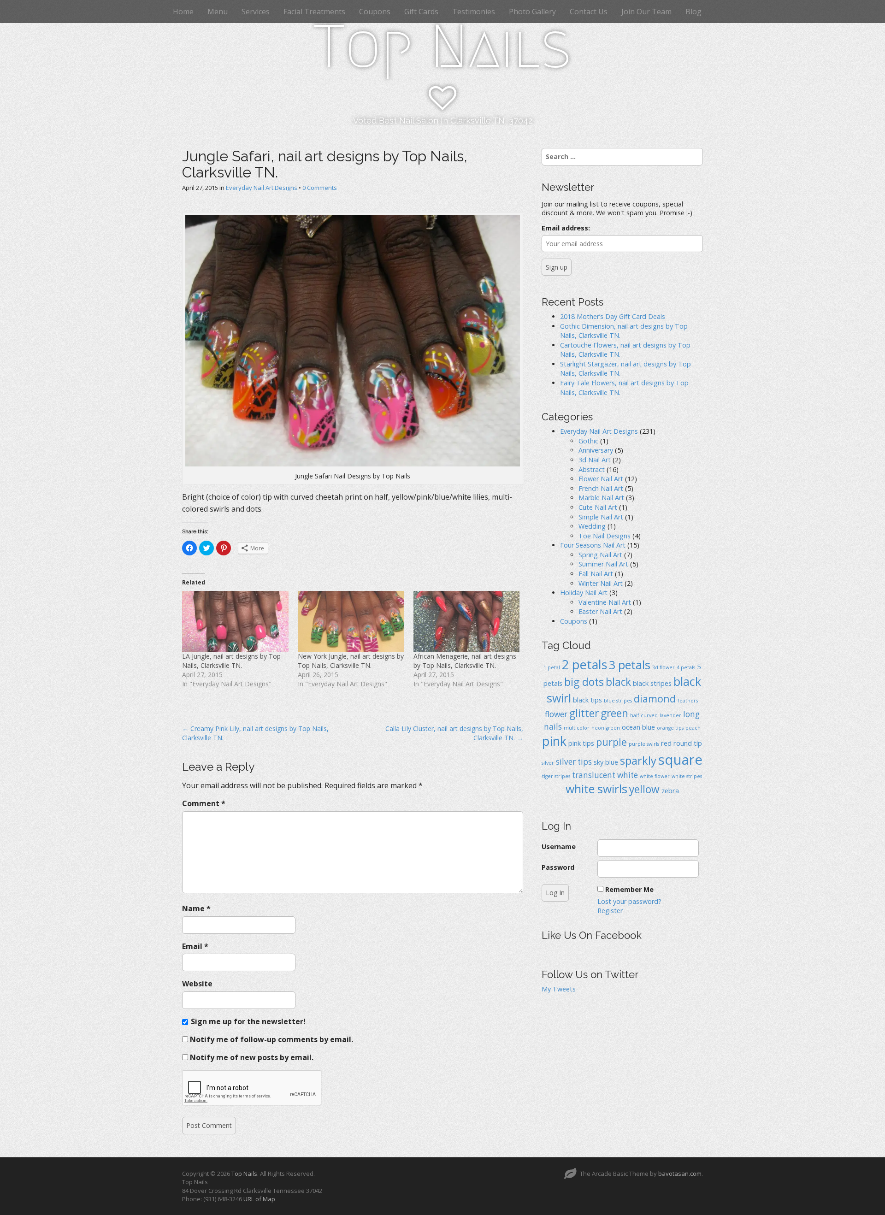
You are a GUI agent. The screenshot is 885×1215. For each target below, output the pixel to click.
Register (610, 910)
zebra (670, 790)
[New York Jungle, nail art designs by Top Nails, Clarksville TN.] (351, 621)
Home (183, 11)
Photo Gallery (532, 11)
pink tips (581, 743)
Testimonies (473, 11)
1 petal (551, 667)
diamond (655, 698)
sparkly (638, 760)
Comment (203, 803)
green (614, 713)
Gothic (588, 440)
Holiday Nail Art (584, 592)
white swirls (596, 788)
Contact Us (589, 11)
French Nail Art (600, 488)
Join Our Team (646, 11)
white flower (655, 776)
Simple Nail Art (600, 517)
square (680, 759)
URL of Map (259, 1199)
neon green (605, 728)
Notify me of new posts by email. (251, 1057)
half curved (644, 715)
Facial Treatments (314, 11)
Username (559, 846)
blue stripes (618, 700)
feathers (688, 700)
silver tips (574, 761)
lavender (670, 715)
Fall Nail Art (595, 573)
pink (554, 740)
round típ (687, 743)
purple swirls (644, 744)
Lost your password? (629, 901)
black (618, 682)
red (666, 743)
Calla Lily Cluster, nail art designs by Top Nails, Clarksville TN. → (454, 733)
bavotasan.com (680, 1173)
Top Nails (442, 46)
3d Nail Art (594, 459)
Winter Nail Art (600, 583)
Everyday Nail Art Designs (261, 187)
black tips (587, 699)
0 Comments (319, 187)
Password (558, 867)
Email (195, 946)
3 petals (629, 664)
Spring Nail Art (600, 554)
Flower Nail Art (600, 478)
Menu (217, 11)
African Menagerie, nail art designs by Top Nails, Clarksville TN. (464, 661)
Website (197, 984)
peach (693, 728)
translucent (593, 775)
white (627, 775)
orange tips (670, 728)
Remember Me (629, 889)
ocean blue (638, 726)
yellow (644, 789)
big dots (584, 682)
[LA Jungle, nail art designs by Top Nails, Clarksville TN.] (235, 621)
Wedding (592, 526)
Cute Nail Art (597, 507)
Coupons (374, 11)
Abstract (591, 469)
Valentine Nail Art (604, 602)
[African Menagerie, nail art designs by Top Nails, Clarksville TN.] (466, 621)
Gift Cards (421, 11)
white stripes (687, 776)
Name (196, 908)
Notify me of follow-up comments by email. (271, 1039)
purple (611, 742)
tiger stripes (556, 776)
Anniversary (595, 450)
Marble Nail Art (601, 497)
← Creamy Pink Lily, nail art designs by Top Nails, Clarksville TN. (255, 733)
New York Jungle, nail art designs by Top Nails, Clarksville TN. (351, 661)
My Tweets (559, 989)
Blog (693, 11)
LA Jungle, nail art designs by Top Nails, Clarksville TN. (231, 661)
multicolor (577, 728)
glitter (584, 713)
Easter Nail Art (600, 611)
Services (256, 11)
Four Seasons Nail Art (592, 545)
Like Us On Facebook (592, 935)
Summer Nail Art (603, 564)
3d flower (663, 667)
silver (548, 763)
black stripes (652, 683)
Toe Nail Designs (604, 535)
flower (556, 714)
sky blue (606, 762)
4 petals (686, 667)
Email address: (566, 228)
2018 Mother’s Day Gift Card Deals (612, 316)
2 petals (584, 664)
